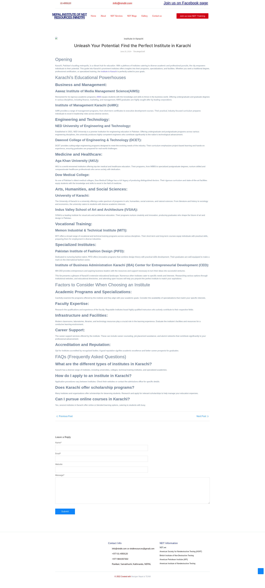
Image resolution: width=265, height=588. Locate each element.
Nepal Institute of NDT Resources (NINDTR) (69, 16)
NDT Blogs (132, 16)
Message (59, 475)
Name (58, 443)
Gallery (144, 16)
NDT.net (163, 547)
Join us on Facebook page (186, 3)
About (103, 16)
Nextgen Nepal (137, 576)
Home (93, 16)
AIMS (99, 97)
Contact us (157, 16)
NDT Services (117, 16)
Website (58, 464)
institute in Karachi (109, 71)
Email (58, 453)
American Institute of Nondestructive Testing (177, 563)
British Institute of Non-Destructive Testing (177, 555)
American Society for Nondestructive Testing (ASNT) (181, 551)
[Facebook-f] (58, 549)
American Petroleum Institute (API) (174, 559)
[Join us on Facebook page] (162, 3)
